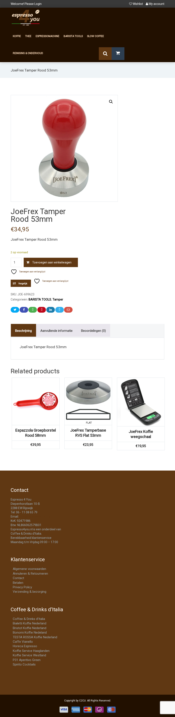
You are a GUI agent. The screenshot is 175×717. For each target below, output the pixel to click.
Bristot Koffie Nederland (29, 628)
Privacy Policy (22, 587)
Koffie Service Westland (29, 655)
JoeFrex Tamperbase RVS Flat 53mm (88, 433)
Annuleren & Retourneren (30, 573)
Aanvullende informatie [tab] (56, 331)
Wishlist (138, 4)
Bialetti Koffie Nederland (29, 623)
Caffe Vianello (23, 642)
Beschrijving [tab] (23, 331)
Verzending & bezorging (29, 592)
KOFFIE (17, 36)
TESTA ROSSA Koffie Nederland (35, 637)
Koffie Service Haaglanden (31, 651)
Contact (18, 578)
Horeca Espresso (25, 646)
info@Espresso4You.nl (34, 516)
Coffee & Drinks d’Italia (29, 619)
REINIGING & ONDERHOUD (28, 53)
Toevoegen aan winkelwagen (51, 262)
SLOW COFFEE (95, 36)
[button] (111, 102)
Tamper (57, 299)
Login (38, 4)
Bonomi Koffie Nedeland (30, 632)
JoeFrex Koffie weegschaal (141, 434)
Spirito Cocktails (24, 664)
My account (156, 4)
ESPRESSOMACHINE (47, 36)
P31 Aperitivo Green (27, 660)
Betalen (18, 583)
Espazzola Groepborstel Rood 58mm (35, 433)
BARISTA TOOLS (73, 36)
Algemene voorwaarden (29, 569)
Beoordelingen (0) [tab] (93, 331)
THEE (28, 36)
